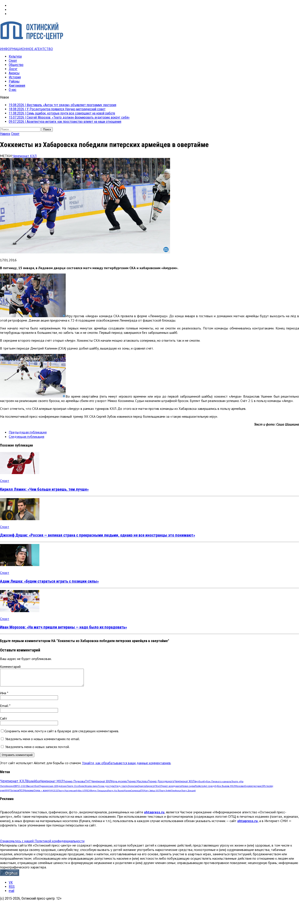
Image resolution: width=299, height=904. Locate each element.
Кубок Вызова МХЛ (225, 786)
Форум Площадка (99, 790)
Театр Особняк (75, 786)
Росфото (199, 786)
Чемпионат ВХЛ (101, 781)
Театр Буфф (165, 790)
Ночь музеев (119, 781)
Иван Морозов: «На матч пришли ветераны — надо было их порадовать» (63, 627)
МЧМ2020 (52, 790)
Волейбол (33, 781)
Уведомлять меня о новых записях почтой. (37, 747)
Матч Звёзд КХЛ (152, 790)
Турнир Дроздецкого (161, 781)
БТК (142, 790)
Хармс (149, 786)
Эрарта (142, 786)
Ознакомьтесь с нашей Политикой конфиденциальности (42, 841)
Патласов (14, 790)
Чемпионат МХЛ (51, 781)
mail (11, 891)
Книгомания (17, 85)
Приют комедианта (171, 786)
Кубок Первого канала (217, 781)
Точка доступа (106, 786)
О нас (12, 90)
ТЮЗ (21, 790)
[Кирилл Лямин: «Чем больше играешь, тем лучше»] (19, 473)
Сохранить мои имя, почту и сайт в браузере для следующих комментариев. (61, 731)
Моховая (239, 786)
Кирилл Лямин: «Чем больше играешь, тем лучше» (44, 489)
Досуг (13, 69)
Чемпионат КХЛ (24, 156)
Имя (3, 693)
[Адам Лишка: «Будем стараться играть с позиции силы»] (19, 565)
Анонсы (14, 73)
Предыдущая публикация (28, 432)
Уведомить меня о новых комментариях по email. (42, 739)
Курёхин (62, 786)
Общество (16, 65)
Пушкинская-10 (48, 786)
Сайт (3, 718)
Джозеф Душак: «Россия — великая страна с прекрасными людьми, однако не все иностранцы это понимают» (97, 535)
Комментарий (10, 666)
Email (4, 705)
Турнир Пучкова (74, 781)
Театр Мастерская (67, 790)
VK (11, 882)
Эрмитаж (133, 786)
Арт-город (209, 786)
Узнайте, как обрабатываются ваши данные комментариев (126, 763)
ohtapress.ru (154, 812)
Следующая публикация (26, 436)
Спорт (13, 61)
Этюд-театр (121, 786)
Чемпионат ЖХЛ (184, 781)
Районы (14, 81)
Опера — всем (40, 790)
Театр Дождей (188, 790)
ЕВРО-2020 (20, 786)
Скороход (135, 790)
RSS (12, 887)
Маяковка (28, 790)
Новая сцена (188, 786)
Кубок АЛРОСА (83, 790)
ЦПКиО (157, 786)
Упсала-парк (91, 786)
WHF (7, 790)
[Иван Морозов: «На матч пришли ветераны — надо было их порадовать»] (19, 611)
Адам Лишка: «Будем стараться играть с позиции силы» (49, 581)
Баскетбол (33, 786)
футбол (199, 781)
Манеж (127, 790)
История (15, 77)
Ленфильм (176, 790)
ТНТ (88, 781)
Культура (15, 56)
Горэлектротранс (253, 786)
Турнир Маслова (137, 781)
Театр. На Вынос (116, 790)
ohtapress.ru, (247, 821)
